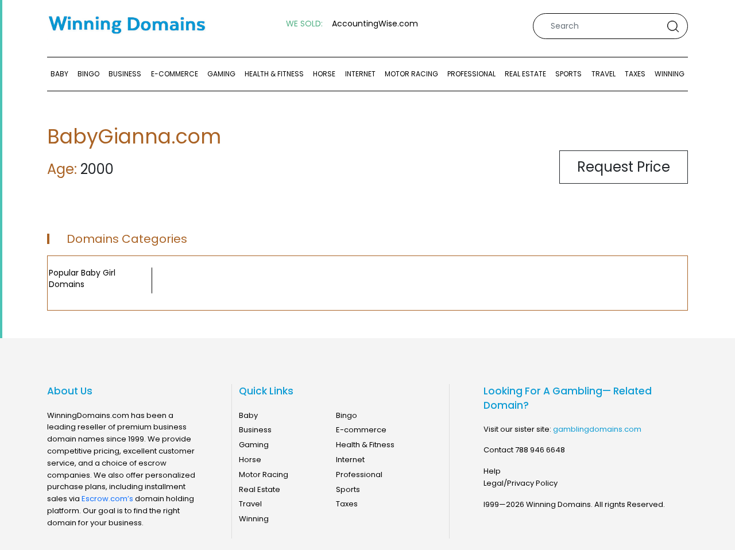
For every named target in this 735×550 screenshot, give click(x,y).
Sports (568, 74)
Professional (471, 74)
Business (125, 74)
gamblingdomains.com (597, 429)
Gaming (221, 74)
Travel (603, 74)
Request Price (623, 166)
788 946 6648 (540, 449)
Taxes (635, 74)
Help (492, 471)
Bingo (88, 74)
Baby (59, 74)
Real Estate (525, 74)
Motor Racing (411, 74)
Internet (360, 74)
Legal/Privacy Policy (520, 483)
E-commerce (174, 74)
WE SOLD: (304, 23)
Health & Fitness (274, 74)
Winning (669, 74)
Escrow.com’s (107, 498)
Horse (324, 74)
